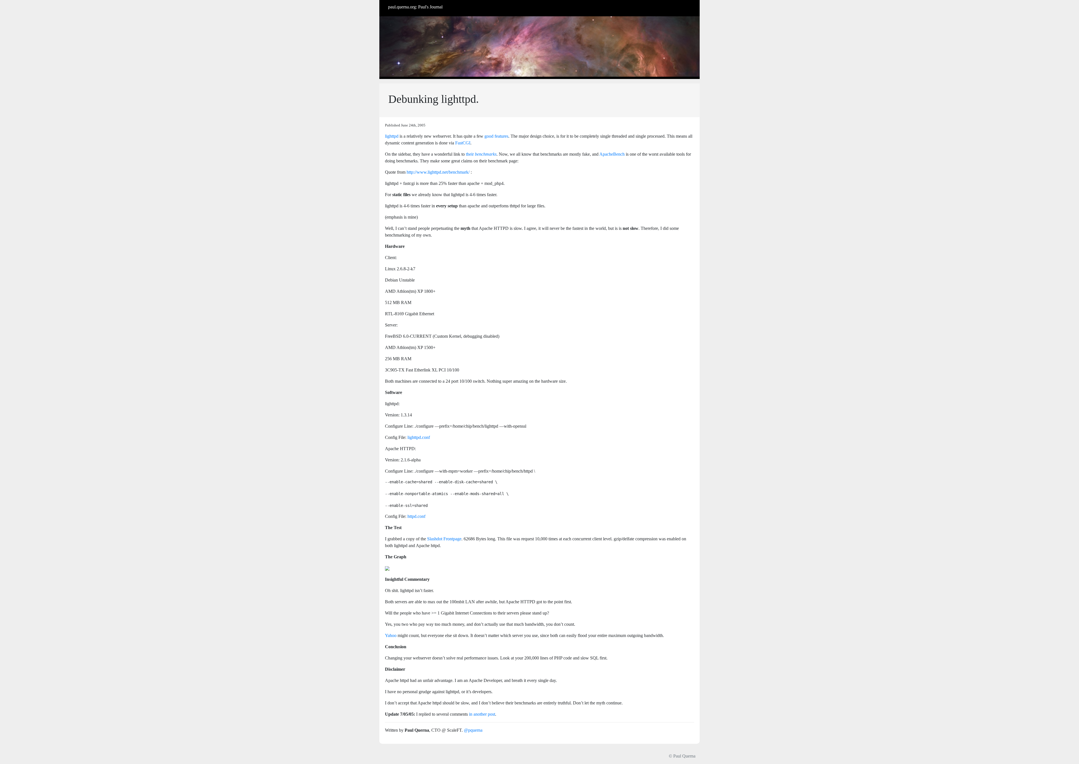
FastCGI (462, 142)
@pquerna (473, 730)
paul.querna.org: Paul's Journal (415, 6)
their (481, 154)
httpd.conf (416, 516)
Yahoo (390, 635)
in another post (482, 714)
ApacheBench (612, 154)
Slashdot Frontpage (444, 538)
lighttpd (391, 136)
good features (496, 136)
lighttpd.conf (418, 437)
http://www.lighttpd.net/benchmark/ (438, 172)
